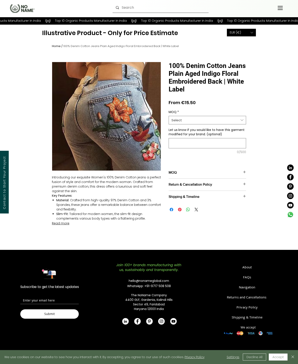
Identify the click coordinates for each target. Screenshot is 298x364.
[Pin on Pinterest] (179, 209)
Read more (60, 223)
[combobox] (207, 120)
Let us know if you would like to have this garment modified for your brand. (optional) (207, 132)
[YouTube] (290, 205)
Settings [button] (233, 357)
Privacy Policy (194, 357)
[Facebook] (290, 177)
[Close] (292, 357)
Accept (278, 357)
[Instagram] (290, 196)
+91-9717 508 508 (157, 286)
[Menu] (280, 8)
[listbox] (241, 32)
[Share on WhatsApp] (188, 209)
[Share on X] (196, 209)
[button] (241, 32)
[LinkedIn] (290, 167)
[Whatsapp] (290, 214)
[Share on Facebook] (171, 209)
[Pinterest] (290, 186)
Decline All (254, 357)
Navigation (247, 287)
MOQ (174, 112)
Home (56, 46)
